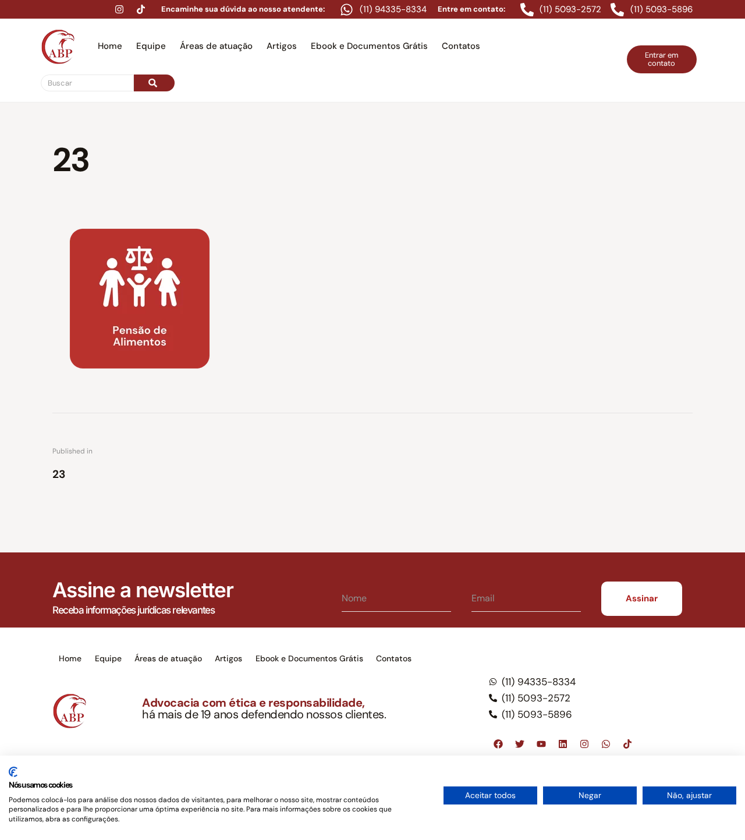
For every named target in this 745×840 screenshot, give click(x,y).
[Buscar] (154, 83)
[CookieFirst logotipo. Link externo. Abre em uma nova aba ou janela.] (13, 772)
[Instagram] (119, 9)
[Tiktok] (141, 9)
